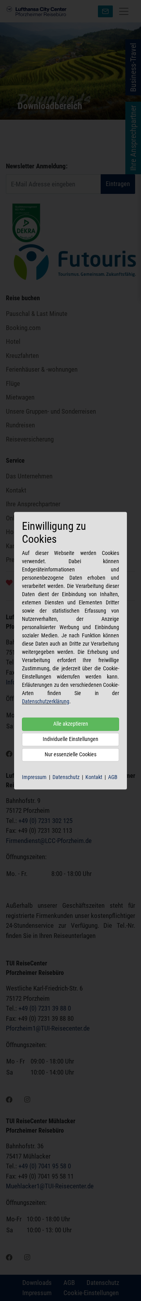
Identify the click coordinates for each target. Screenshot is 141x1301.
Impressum (34, 777)
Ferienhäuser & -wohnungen (42, 369)
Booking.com (23, 328)
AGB (113, 777)
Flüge (13, 383)
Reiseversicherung (30, 439)
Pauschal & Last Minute (36, 313)
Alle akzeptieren (70, 724)
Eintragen (118, 184)
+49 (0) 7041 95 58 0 (44, 1166)
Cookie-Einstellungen (91, 1293)
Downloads (37, 1282)
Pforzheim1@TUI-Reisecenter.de (48, 1028)
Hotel (13, 341)
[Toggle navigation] (124, 11)
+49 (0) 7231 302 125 (45, 821)
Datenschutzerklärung (45, 701)
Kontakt (93, 777)
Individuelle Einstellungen (70, 739)
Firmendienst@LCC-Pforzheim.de (49, 841)
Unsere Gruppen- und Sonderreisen (51, 411)
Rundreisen (20, 425)
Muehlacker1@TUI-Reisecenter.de (50, 1186)
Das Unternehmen (29, 476)
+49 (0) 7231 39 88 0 (44, 1008)
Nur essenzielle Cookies (70, 754)
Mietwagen (20, 397)
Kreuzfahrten (22, 355)
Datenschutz (66, 777)
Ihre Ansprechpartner (33, 504)
